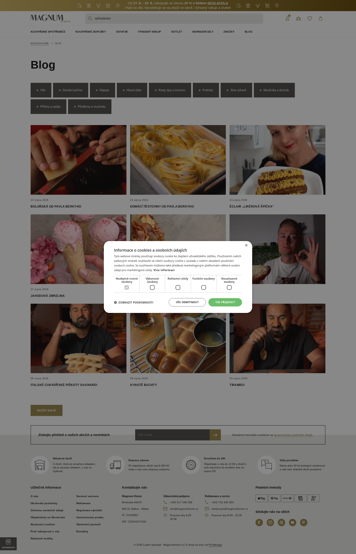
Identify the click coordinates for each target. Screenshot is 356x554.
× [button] (246, 245)
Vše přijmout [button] (225, 302)
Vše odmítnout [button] (187, 302)
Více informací (164, 270)
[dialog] (178, 277)
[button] (133, 302)
